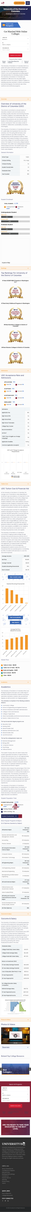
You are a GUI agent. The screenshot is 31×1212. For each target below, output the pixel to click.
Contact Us (5, 1176)
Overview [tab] (4, 99)
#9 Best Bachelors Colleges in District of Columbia (15, 325)
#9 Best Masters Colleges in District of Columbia (15, 347)
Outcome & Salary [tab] (6, 914)
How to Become (6, 1193)
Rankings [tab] (3, 268)
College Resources (7, 1195)
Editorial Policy (6, 1172)
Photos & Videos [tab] (6, 1019)
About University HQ (7, 1169)
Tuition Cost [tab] (4, 484)
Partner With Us (6, 1178)
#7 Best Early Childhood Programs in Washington (15, 303)
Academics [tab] (4, 682)
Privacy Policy (5, 1181)
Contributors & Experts (8, 1170)
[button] (1, 1069)
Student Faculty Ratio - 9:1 (9, 816)
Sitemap (4, 1179)
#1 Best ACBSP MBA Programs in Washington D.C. (15, 281)
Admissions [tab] (4, 370)
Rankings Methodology (8, 1174)
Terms (4, 1183)
